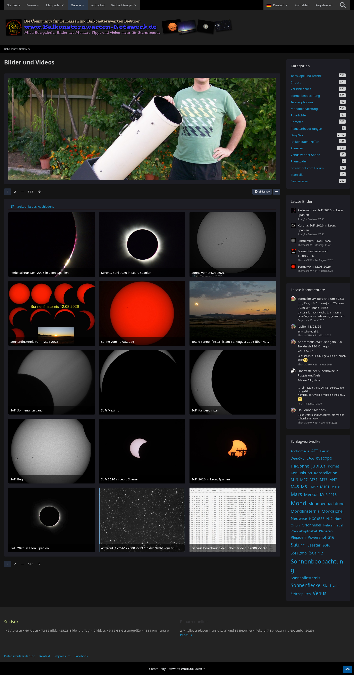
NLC (329, 518)
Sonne (316, 552)
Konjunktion (301, 472)
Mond (298, 503)
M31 (314, 479)
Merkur (311, 494)
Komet (333, 466)
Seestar (313, 545)
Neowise (299, 518)
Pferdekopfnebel (304, 531)
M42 (333, 479)
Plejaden (298, 537)
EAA (310, 458)
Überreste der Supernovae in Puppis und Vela (318, 373)
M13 (294, 479)
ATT (314, 451)
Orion (295, 525)
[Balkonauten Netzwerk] (177, 27)
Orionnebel (311, 525)
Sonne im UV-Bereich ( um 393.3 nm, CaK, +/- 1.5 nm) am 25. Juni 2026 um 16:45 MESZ (321, 303)
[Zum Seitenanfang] (347, 669)
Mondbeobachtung (326, 503)
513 (30, 191)
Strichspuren (301, 594)
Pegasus (186, 635)
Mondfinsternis (305, 511)
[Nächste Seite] (39, 191)
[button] (277, 5)
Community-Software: (177, 669)
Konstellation (325, 472)
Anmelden (302, 5)
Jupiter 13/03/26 (309, 326)
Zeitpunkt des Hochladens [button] (35, 206)
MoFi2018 (328, 494)
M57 (314, 487)
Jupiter (318, 465)
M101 (324, 486)
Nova (339, 518)
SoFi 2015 (299, 553)
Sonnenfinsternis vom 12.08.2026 (313, 253)
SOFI (326, 545)
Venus (319, 593)
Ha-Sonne (300, 466)
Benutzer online (194, 621)
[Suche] (343, 5)
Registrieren (323, 5)
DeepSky (297, 458)
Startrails (330, 585)
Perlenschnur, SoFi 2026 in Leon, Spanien (321, 212)
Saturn (298, 544)
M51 (305, 486)
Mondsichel (333, 511)
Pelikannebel (333, 525)
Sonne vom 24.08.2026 (314, 241)
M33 (323, 479)
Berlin (324, 451)
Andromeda (300, 451)
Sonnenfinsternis (305, 577)
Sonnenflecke (305, 585)
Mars (296, 494)
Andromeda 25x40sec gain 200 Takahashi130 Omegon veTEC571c (320, 346)
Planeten (326, 531)
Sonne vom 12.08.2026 (314, 266)
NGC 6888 (316, 518)
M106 (335, 487)
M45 (295, 486)
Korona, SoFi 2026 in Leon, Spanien (317, 227)
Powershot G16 (321, 537)
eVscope (324, 458)
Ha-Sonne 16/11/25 (312, 410)
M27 (303, 479)
